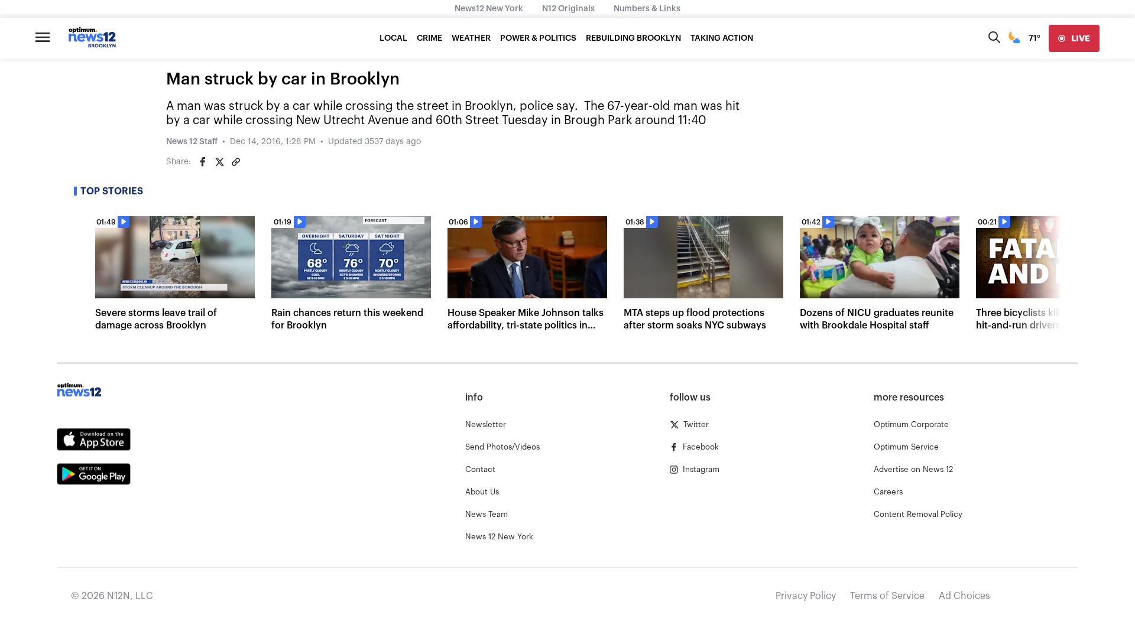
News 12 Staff (192, 142)
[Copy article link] (236, 162)
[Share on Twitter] (219, 162)
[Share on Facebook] (202, 162)
